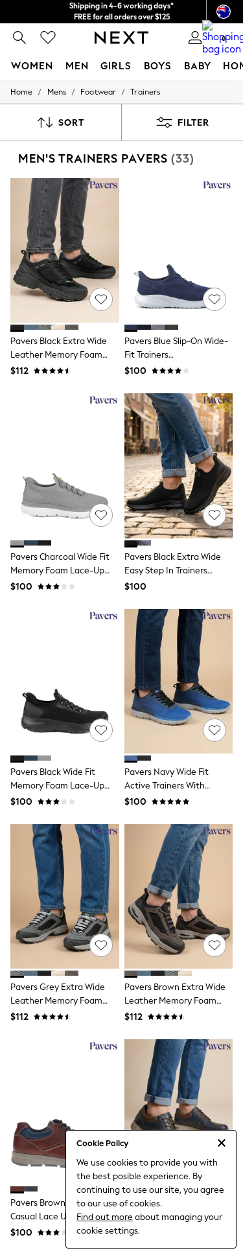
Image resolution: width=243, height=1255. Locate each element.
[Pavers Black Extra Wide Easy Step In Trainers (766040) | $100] (178, 465)
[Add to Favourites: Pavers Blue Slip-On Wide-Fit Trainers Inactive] (214, 299)
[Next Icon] (121, 37)
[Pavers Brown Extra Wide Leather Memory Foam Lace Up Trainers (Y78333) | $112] (178, 896)
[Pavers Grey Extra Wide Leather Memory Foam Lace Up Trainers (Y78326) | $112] (64, 896)
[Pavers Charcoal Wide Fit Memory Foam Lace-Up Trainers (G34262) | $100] (64, 465)
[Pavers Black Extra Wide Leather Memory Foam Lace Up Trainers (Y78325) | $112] (64, 250)
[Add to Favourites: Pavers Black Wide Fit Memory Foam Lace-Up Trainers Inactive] (101, 730)
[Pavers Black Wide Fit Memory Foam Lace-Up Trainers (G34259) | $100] (64, 681)
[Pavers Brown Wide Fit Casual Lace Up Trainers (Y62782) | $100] (64, 1111)
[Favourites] (48, 37)
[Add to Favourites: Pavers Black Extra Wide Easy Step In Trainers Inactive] (214, 515)
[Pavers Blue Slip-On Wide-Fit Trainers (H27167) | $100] (178, 250)
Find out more (104, 1217)
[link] (19, 37)
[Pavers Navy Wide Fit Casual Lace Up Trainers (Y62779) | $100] (178, 1111)
